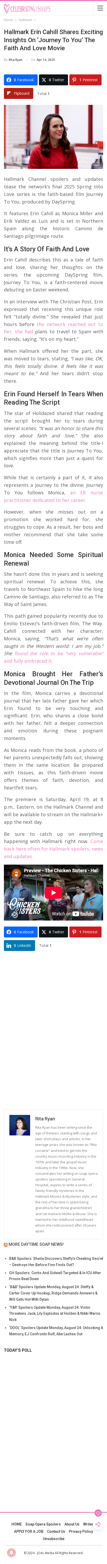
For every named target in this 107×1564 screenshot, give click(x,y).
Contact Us (56, 1531)
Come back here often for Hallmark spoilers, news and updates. (53, 848)
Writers (89, 1524)
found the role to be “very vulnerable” (59, 653)
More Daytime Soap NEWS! (36, 1244)
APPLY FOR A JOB (28, 1531)
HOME (16, 1524)
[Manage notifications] (11, 1552)
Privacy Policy (81, 1531)
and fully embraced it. (28, 661)
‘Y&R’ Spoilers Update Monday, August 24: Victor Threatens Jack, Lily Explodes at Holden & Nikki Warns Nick (54, 1313)
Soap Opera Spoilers (43, 1524)
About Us (71, 1524)
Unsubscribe (53, 1539)
